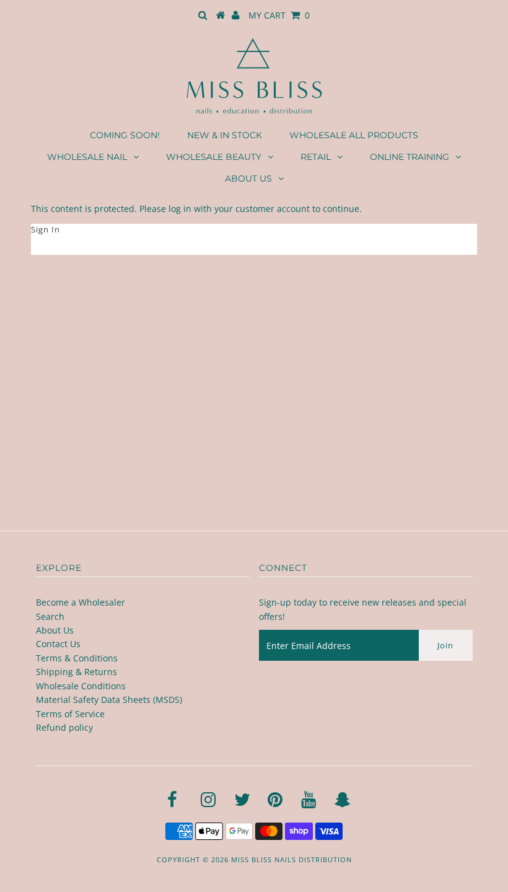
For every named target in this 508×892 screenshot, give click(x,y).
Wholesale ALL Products (353, 135)
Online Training (409, 156)
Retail (315, 156)
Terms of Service (70, 714)
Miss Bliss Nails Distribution (291, 859)
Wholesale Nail (87, 156)
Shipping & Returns (76, 672)
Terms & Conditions (77, 658)
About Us (248, 178)
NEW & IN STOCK (224, 135)
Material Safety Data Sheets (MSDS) (109, 699)
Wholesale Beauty (213, 156)
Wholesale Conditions (81, 686)
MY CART (279, 15)
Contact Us (58, 644)
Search (50, 616)
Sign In (45, 229)
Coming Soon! (125, 135)
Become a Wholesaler (80, 602)
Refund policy (64, 727)
